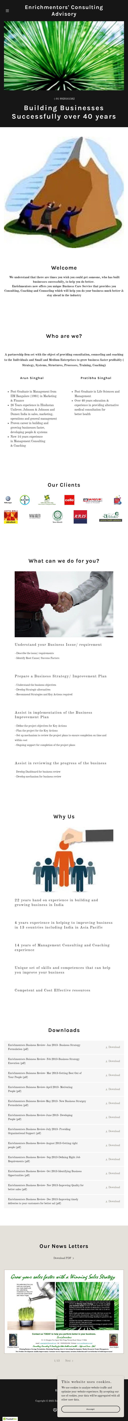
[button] (13, 10)
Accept (90, 1409)
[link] (64, 15)
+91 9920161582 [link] (64, 99)
